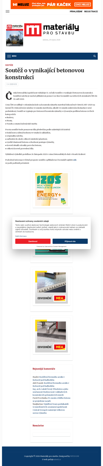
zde (74, 160)
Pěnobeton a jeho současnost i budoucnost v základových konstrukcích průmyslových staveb (50, 392)
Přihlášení (76, 11)
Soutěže (9, 65)
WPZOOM (74, 456)
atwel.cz (57, 459)
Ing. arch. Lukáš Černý (42, 389)
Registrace (91, 11)
